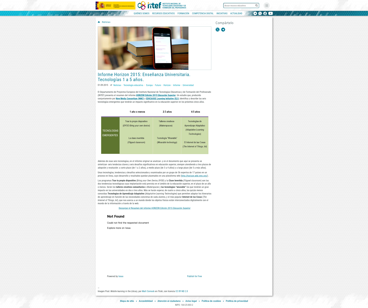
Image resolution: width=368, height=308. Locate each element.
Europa (149, 85)
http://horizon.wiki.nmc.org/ (194, 175)
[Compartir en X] (218, 29)
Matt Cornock (148, 291)
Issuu (120, 276)
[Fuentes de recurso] (267, 5)
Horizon (167, 85)
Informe (176, 85)
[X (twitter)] (260, 13)
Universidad (188, 85)
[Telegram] (255, 13)
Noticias (106, 22)
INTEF (99, 22)
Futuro (158, 85)
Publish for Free (194, 276)
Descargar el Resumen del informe (154, 208)
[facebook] (265, 13)
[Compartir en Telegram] (223, 29)
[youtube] (270, 13)
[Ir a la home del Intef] (162, 5)
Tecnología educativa (133, 85)
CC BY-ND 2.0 (182, 291)
